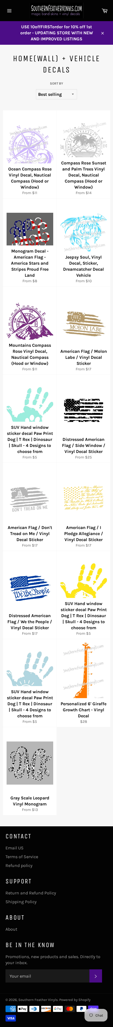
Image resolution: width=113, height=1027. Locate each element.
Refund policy (18, 865)
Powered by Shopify (75, 1000)
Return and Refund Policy (30, 893)
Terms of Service (21, 856)
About (11, 929)
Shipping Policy (20, 901)
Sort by (56, 83)
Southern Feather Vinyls (38, 1000)
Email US (14, 847)
